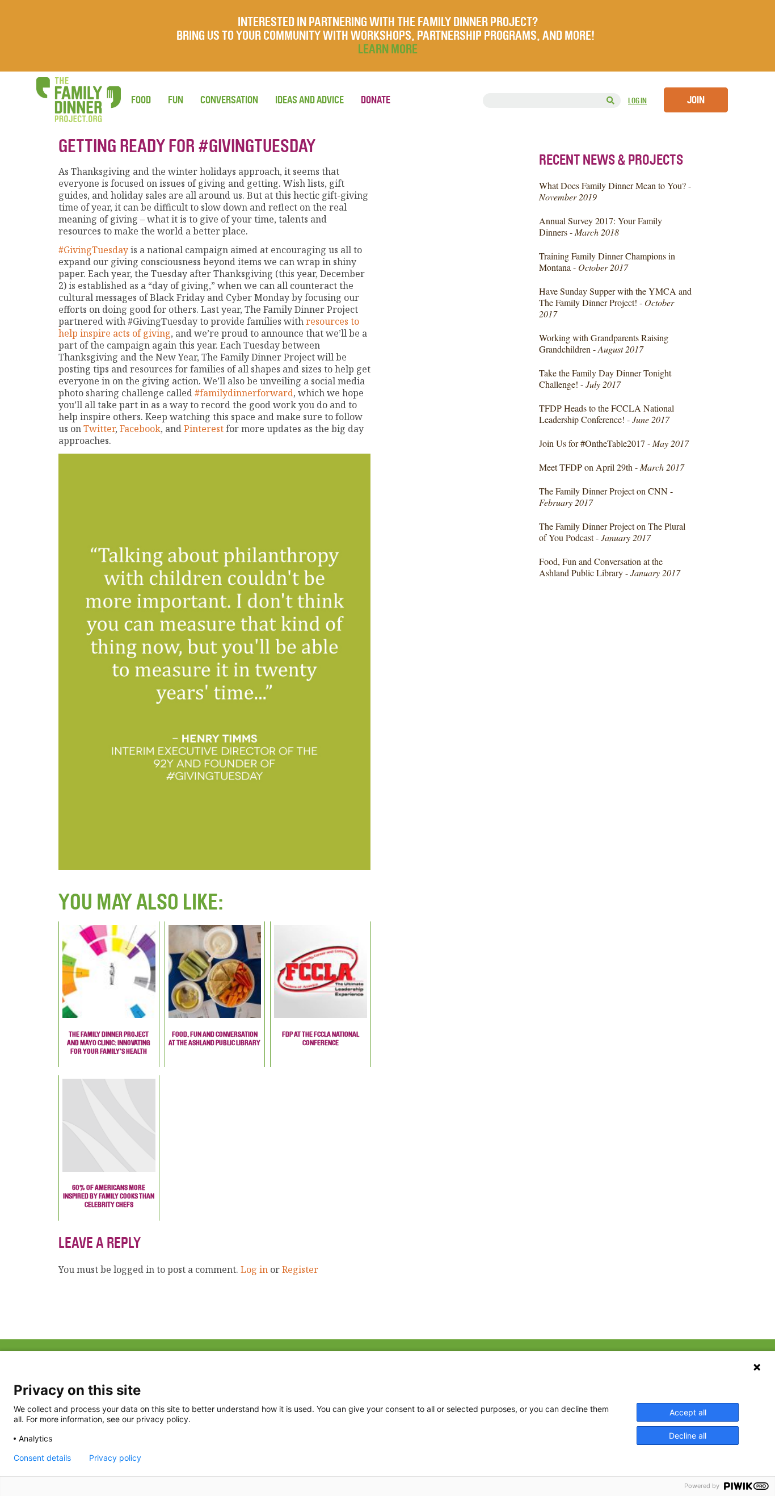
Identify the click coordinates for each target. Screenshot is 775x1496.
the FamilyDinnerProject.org (78, 99)
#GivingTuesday (93, 250)
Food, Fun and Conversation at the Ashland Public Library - (609, 567)
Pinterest (204, 428)
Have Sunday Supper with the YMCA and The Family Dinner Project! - (615, 302)
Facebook (140, 428)
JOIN (696, 100)
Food (141, 100)
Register (300, 1269)
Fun (175, 100)
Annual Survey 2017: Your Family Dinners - (600, 226)
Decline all (687, 1435)
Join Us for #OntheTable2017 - (614, 443)
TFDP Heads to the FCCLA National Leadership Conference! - (606, 413)
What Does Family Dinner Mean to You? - (615, 191)
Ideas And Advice (309, 100)
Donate (375, 100)
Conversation (229, 100)
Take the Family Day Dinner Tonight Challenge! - (605, 378)
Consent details (42, 1458)
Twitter (99, 428)
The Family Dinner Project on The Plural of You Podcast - (612, 531)
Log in (637, 101)
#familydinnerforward (244, 393)
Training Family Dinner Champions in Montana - (607, 261)
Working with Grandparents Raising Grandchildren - (603, 343)
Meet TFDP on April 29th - (611, 467)
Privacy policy (115, 1458)
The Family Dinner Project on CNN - (606, 496)
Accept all (687, 1412)
